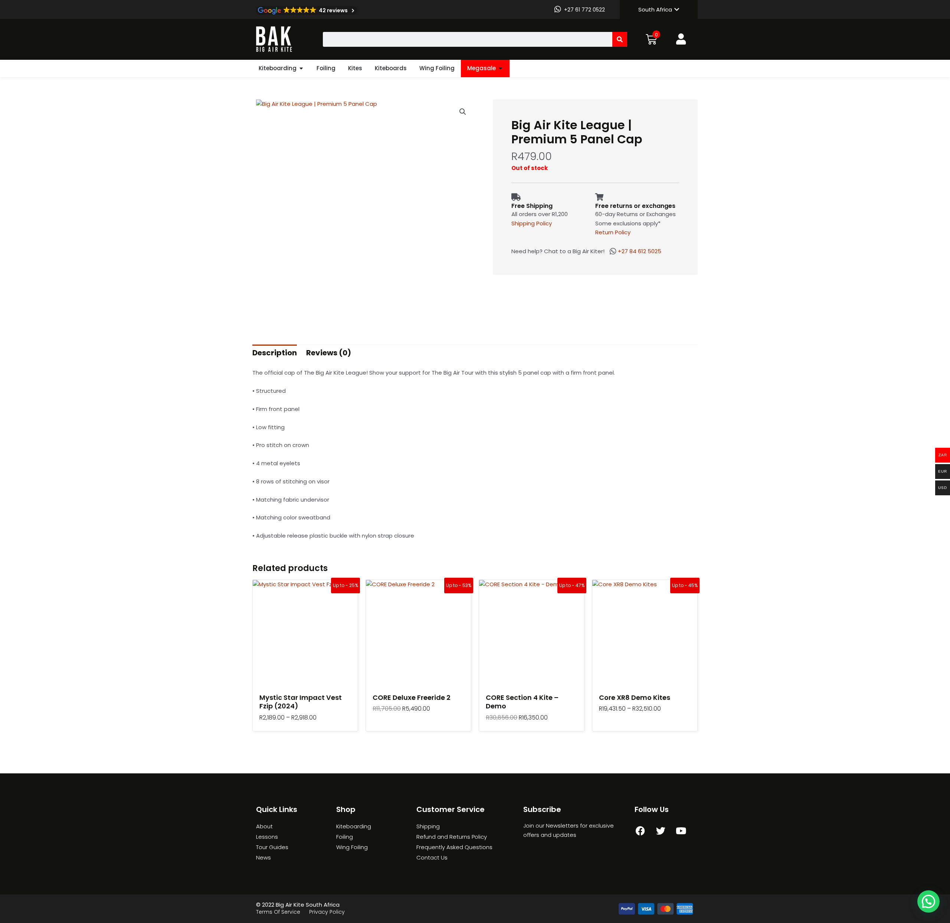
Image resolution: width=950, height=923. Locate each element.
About (264, 826)
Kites (355, 68)
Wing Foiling (437, 68)
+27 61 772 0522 (584, 9)
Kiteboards (391, 68)
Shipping (428, 826)
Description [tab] (274, 353)
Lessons (267, 837)
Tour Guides (272, 847)
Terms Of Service (278, 912)
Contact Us (432, 857)
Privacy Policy (327, 912)
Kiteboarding (278, 68)
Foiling (326, 68)
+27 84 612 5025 (639, 251)
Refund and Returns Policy (451, 837)
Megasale (481, 68)
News (263, 857)
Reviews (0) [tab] (328, 353)
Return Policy (612, 232)
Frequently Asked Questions (454, 847)
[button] (462, 111)
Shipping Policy (531, 223)
